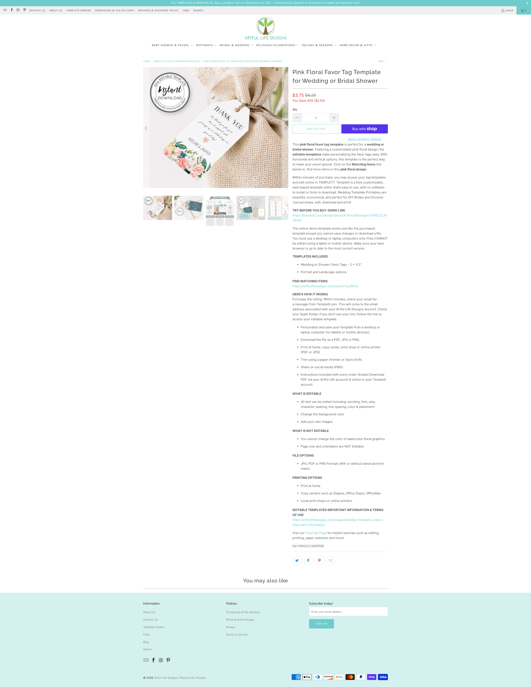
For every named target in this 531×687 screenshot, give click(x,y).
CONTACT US (37, 10)
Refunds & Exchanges (240, 619)
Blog (146, 642)
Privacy (230, 627)
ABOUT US (55, 10)
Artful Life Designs (166, 677)
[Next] (285, 128)
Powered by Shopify (193, 677)
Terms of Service (237, 634)
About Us (149, 612)
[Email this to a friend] (330, 560)
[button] (172, 45)
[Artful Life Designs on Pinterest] (24, 10)
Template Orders (154, 627)
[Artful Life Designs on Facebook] (11, 10)
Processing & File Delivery (242, 612)
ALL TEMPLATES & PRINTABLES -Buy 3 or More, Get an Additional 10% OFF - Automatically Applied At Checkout (246, 2)
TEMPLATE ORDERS (78, 10)
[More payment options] (388, 129)
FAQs (186, 10)
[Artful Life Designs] (265, 28)
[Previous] (146, 128)
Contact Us (150, 619)
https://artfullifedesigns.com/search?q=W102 (325, 286)
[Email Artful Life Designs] (5, 10)
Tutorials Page (316, 533)
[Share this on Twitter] (297, 560)
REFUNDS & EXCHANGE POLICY (158, 10)
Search (198, 10)
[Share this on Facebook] (308, 560)
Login (509, 10)
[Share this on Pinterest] (319, 560)
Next (382, 61)
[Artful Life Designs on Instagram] (18, 10)
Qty (294, 109)
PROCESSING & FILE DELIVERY (114, 10)
